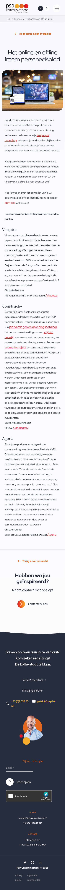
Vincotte (51, 295)
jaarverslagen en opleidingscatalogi (33, 327)
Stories (18, 18)
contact (10, 203)
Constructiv (20, 428)
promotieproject (15, 347)
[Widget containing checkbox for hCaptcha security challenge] (29, 796)
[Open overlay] (56, 8)
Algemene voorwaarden (34, 877)
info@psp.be (32, 840)
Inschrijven (24, 782)
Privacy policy (18, 877)
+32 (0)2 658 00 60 (32, 844)
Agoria (51, 534)
